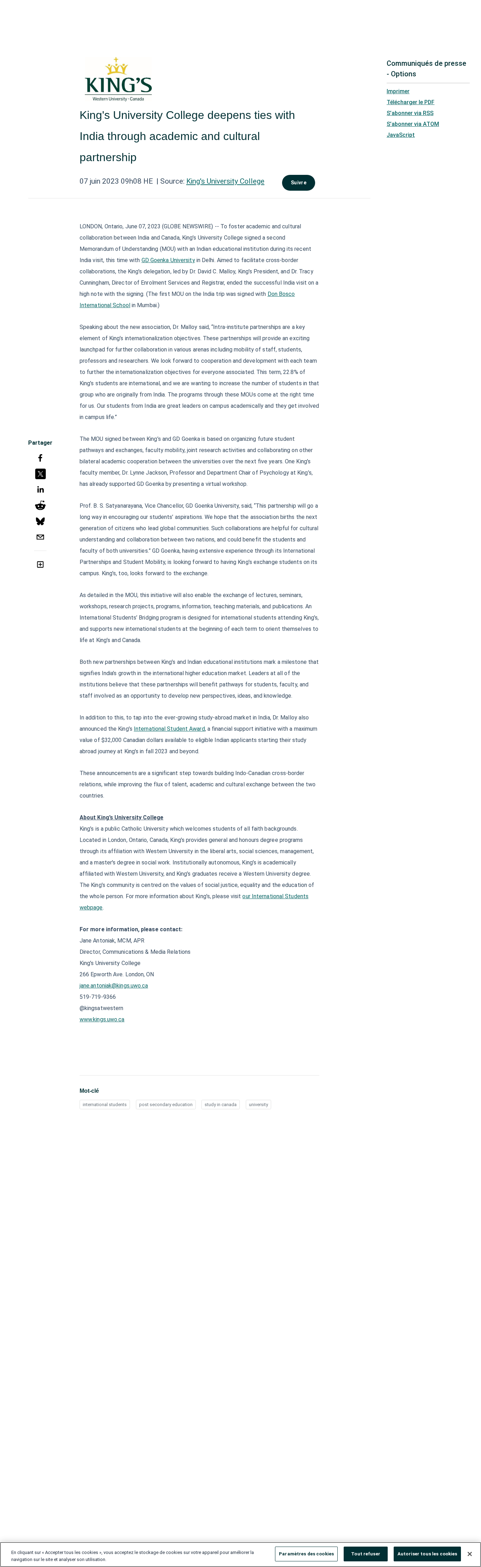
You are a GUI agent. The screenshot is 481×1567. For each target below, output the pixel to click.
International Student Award (169, 728)
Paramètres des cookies (306, 1553)
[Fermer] (469, 1554)
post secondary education (166, 1104)
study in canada (221, 1104)
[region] (240, 1554)
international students (105, 1104)
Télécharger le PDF (411, 102)
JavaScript (401, 135)
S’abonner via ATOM (413, 124)
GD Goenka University (168, 260)
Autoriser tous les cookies (427, 1553)
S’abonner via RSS (410, 113)
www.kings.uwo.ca (102, 1019)
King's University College (225, 181)
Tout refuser (365, 1553)
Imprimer (398, 91)
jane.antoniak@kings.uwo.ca (114, 985)
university (258, 1104)
